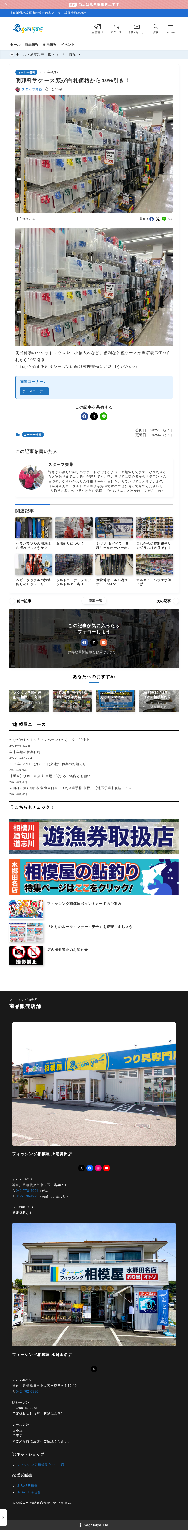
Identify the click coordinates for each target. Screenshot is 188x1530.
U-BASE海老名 (29, 1492)
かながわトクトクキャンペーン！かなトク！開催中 (49, 740)
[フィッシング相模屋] (28, 28)
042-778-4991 (27, 1190)
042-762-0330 (27, 1391)
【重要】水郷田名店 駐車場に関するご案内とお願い (50, 776)
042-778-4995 (27, 1196)
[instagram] (103, 642)
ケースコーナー (34, 391)
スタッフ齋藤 (32, 89)
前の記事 (21, 601)
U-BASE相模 (27, 1486)
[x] (157, 219)
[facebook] (151, 219)
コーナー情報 (26, 72)
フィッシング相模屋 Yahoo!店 (40, 1465)
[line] (164, 219)
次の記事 (167, 601)
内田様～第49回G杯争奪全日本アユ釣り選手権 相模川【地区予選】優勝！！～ (70, 788)
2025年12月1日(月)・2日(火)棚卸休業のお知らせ (47, 764)
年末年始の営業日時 (25, 752)
